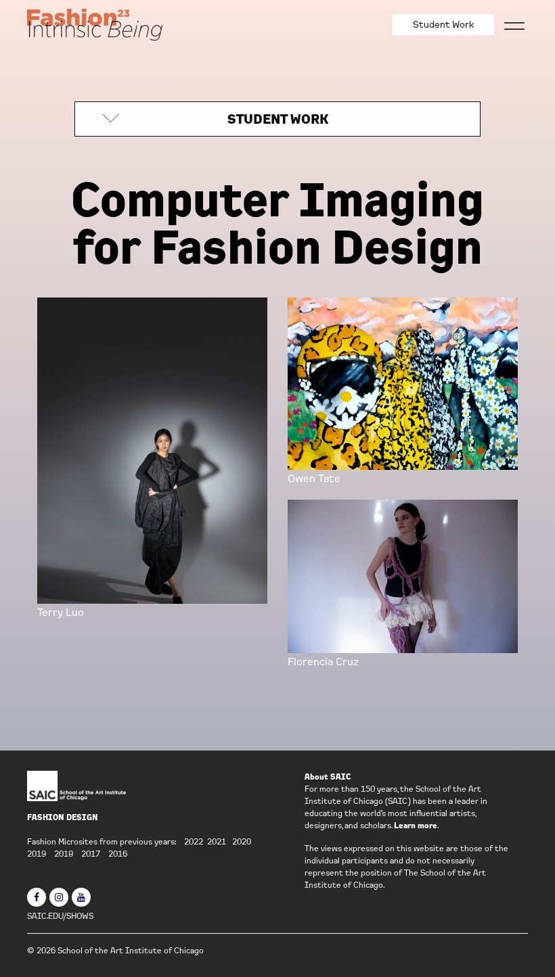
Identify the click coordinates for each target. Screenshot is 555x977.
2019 (36, 854)
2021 (216, 841)
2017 (90, 854)
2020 (241, 841)
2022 (193, 841)
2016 (117, 854)
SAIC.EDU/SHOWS (60, 916)
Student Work (443, 24)
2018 (63, 854)
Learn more (415, 825)
